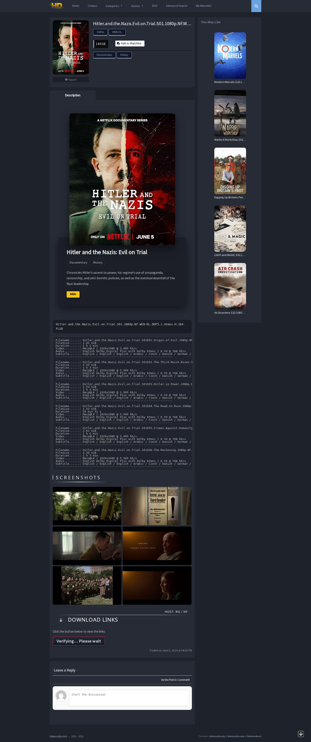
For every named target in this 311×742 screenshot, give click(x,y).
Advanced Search (176, 5)
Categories (112, 6)
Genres (135, 6)
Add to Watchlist (131, 43)
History (124, 54)
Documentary (104, 54)
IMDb (73, 294)
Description (72, 95)
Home (75, 5)
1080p (100, 32)
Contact (92, 5)
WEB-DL (117, 32)
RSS (154, 5)
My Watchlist (203, 5)
